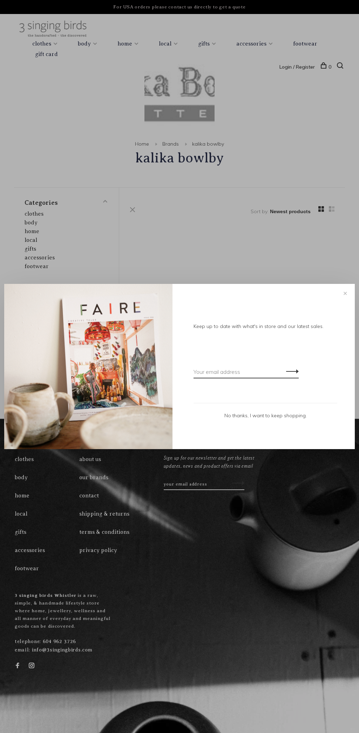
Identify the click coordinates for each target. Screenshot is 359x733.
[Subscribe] (290, 371)
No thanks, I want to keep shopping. (265, 415)
